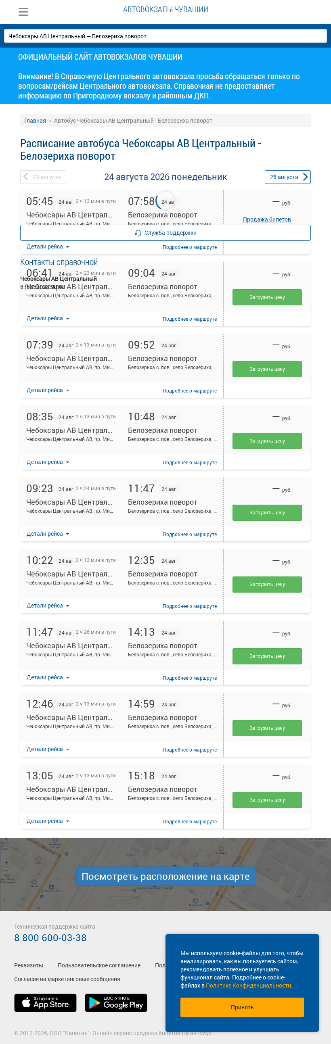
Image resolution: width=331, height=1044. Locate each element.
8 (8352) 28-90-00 (42, 286)
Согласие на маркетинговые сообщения (67, 979)
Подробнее (190, 318)
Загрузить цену (267, 368)
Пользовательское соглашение (99, 965)
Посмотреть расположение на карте (166, 876)
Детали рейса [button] (45, 318)
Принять (242, 1007)
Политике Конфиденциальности (248, 985)
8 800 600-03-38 (50, 937)
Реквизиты (28, 965)
